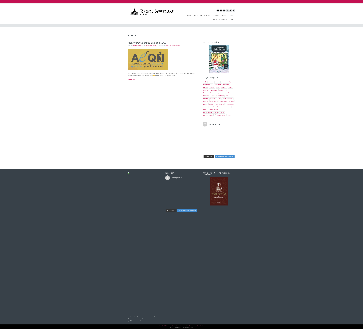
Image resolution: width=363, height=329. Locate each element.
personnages (223, 101)
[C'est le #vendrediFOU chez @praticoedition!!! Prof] (206, 131)
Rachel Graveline (151, 45)
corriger (212, 87)
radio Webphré (220, 104)
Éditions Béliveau (208, 115)
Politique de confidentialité (170, 326)
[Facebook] (217, 11)
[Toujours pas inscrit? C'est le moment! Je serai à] (206, 146)
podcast (231, 101)
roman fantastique (214, 107)
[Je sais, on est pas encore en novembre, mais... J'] (214, 136)
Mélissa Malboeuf (228, 98)
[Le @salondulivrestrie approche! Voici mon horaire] (223, 141)
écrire (229, 115)
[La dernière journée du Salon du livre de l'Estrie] (223, 136)
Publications (198, 16)
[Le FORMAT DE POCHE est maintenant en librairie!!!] (231, 141)
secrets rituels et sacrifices (210, 112)
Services (207, 16)
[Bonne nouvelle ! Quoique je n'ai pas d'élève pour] (223, 131)
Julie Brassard (229, 93)
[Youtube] (224, 11)
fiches (221, 90)
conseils (205, 87)
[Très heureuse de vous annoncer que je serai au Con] (206, 151)
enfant (230, 87)
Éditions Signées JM (220, 115)
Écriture (222, 112)
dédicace (223, 87)
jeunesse (221, 93)
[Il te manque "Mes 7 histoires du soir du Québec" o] (231, 151)
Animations (215, 16)
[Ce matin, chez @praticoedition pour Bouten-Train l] (231, 136)
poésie (205, 104)
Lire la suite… (131, 79)
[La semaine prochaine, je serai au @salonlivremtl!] (214, 131)
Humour (205, 93)
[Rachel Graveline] (151, 12)
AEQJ (204, 82)
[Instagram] (227, 11)
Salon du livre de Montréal (210, 109)
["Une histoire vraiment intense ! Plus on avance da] (214, 146)
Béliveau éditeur (207, 84)
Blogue (232, 16)
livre (219, 98)
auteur (218, 82)
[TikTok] (230, 11)
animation (211, 82)
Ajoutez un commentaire (173, 45)
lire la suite (143, 321)
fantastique (214, 90)
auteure (224, 82)
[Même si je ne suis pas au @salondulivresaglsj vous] (223, 146)
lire (227, 96)
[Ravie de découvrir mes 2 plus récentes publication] (223, 151)
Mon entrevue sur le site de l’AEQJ (147, 42)
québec (211, 104)
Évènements (223, 19)
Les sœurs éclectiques (218, 96)
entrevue (205, 90)
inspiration (213, 93)
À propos (188, 16)
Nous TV (205, 101)
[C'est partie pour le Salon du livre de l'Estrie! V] (214, 141)
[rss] (233, 11)
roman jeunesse (226, 107)
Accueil (161, 326)
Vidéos (215, 19)
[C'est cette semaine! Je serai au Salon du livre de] (206, 136)
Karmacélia (206, 96)
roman (205, 107)
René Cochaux (230, 104)
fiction (226, 90)
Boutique (224, 16)
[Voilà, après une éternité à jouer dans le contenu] (231, 146)
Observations (214, 101)
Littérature (213, 98)
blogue (231, 82)
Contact (231, 19)
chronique (226, 84)
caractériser (218, 84)
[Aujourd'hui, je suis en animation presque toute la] (231, 131)
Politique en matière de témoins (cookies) (189, 326)
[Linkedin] (221, 11)
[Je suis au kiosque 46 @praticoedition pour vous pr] (206, 141)
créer (217, 87)
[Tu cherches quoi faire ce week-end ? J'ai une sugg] (214, 151)
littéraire (205, 98)
